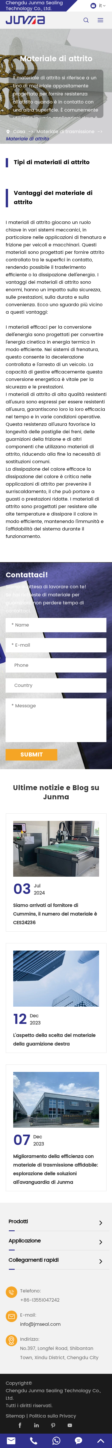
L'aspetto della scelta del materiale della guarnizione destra (54, 1040)
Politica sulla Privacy (52, 1416)
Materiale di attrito (27, 138)
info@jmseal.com (40, 1324)
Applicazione (25, 1241)
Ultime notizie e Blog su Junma (56, 793)
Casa (19, 131)
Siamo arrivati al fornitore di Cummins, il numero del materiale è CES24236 (55, 914)
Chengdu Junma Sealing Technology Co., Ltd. (53, 1394)
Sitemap (15, 1416)
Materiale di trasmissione (65, 131)
